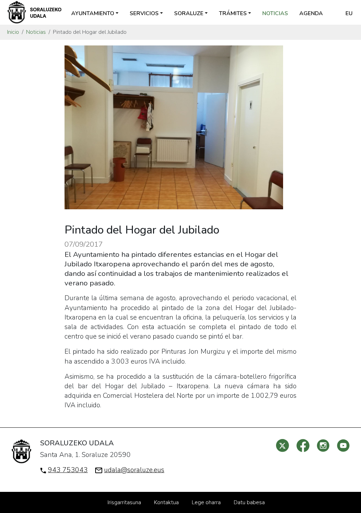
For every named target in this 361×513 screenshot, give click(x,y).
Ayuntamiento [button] (92, 13)
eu (349, 13)
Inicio (13, 32)
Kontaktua (166, 502)
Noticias (275, 13)
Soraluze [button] (188, 13)
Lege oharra (206, 502)
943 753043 (68, 470)
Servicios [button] (144, 13)
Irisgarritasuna (124, 502)
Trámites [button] (233, 13)
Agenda (311, 13)
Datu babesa (249, 502)
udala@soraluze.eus (134, 470)
